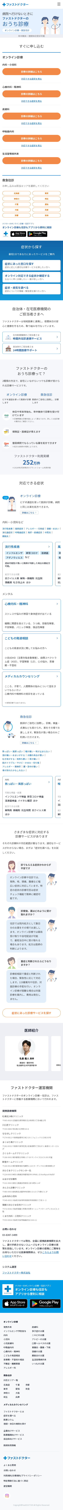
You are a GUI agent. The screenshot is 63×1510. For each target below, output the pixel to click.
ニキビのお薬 (38, 1335)
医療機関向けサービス (14, 1434)
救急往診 (8, 1375)
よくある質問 (10, 1465)
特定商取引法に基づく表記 (16, 1480)
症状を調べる (10, 1415)
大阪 (16, 210)
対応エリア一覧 (11, 1380)
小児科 (7, 1339)
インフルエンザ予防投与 (15, 1331)
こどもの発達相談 (12, 1355)
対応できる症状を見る (31, 78)
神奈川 (16, 198)
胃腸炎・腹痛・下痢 (41, 1347)
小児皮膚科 (9, 1343)
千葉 (16, 204)
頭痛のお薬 (37, 1351)
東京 (46, 193)
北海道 (16, 193)
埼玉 (46, 198)
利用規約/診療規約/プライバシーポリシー (23, 1475)
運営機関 (8, 1486)
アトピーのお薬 (39, 1339)
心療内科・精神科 (12, 1351)
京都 (16, 215)
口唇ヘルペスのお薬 (41, 1343)
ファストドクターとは (14, 1411)
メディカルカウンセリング (16, 1404)
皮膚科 (35, 1327)
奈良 (46, 215)
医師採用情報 (10, 1445)
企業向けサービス (12, 1430)
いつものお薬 (38, 1363)
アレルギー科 (10, 1367)
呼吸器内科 (9, 1347)
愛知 (46, 204)
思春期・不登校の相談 (14, 1359)
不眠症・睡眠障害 (12, 1363)
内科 (6, 1335)
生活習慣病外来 (39, 1359)
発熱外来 (8, 1327)
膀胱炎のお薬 (38, 1355)
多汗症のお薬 (38, 1331)
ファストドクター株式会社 (16, 1272)
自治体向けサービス (13, 1438)
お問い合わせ (10, 1470)
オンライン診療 (11, 1321)
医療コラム (9, 1419)
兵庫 (46, 210)
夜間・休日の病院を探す (15, 1423)
